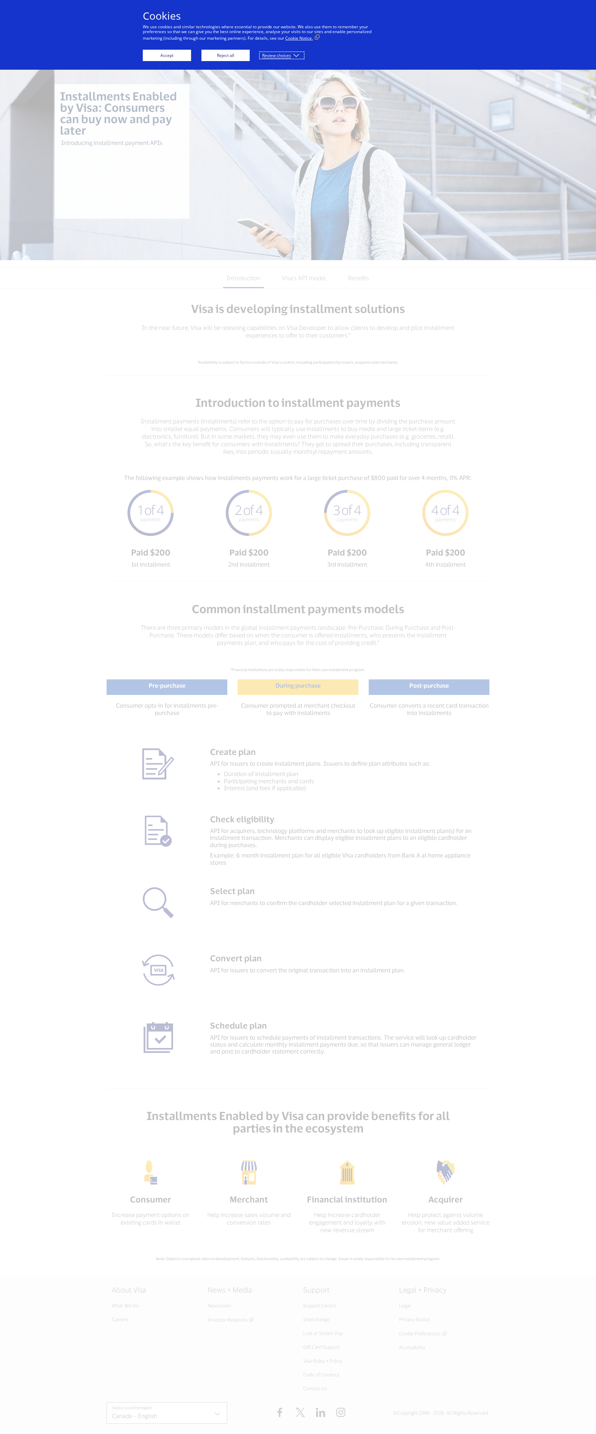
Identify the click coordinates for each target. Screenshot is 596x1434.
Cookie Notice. (299, 38)
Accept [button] (166, 55)
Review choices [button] (276, 55)
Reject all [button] (225, 55)
